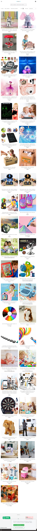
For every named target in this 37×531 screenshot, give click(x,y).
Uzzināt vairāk (27, 522)
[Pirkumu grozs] (1, 530)
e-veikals (2, 8)
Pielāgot (31, 522)
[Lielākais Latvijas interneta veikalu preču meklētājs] (22, 518)
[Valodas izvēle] (35, 1)
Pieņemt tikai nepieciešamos (19, 527)
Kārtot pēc (26, 8)
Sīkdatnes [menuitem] (18, 514)
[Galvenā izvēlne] (1, 1)
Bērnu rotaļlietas (7, 8)
